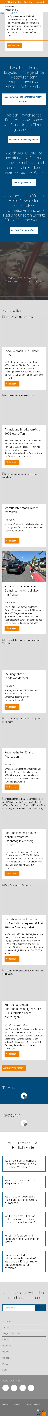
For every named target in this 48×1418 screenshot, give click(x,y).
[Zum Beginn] (44, 1414)
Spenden (28, 2)
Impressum (6, 1404)
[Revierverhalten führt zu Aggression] (24, 733)
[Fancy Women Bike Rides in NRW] (24, 331)
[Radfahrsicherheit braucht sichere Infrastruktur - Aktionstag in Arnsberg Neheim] (24, 813)
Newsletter (41, 2)
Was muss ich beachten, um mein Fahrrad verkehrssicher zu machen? (21, 1200)
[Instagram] (5, 1388)
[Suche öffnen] (36, 8)
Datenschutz (18, 1404)
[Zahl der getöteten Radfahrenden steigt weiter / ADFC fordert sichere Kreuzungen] (24, 985)
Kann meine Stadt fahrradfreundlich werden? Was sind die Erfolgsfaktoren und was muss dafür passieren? (21, 1262)
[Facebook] (14, 1388)
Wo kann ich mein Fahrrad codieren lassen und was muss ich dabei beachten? (20, 1219)
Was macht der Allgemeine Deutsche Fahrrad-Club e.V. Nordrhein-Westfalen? (21, 1164)
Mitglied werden (14, 2)
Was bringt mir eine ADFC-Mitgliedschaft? (20, 1182)
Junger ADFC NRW (11, 1333)
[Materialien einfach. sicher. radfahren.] (24, 488)
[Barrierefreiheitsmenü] (32, 8)
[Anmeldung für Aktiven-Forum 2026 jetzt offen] (24, 409)
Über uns (6, 1351)
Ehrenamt (6, 1339)
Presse (5, 1364)
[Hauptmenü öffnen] (41, 8)
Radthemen (7, 1345)
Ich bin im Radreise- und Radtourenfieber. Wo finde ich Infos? (22, 1239)
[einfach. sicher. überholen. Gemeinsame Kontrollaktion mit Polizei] (24, 566)
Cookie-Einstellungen (33, 1404)
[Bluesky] (31, 1388)
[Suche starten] (40, 1308)
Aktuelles (6, 1321)
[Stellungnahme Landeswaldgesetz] (24, 654)
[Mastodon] (22, 1388)
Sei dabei (6, 1358)
